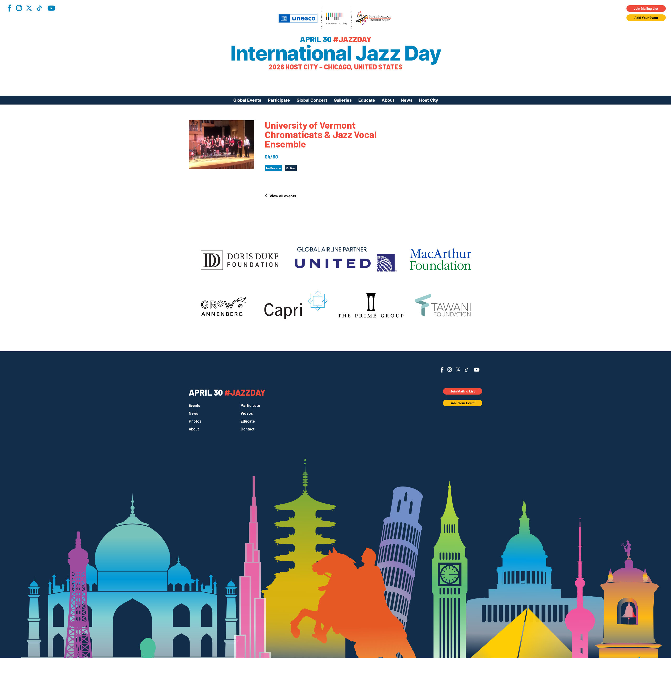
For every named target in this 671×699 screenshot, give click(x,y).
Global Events (247, 100)
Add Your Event (646, 18)
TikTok (39, 8)
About (388, 100)
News (407, 100)
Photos (195, 421)
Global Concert (311, 100)
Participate (279, 100)
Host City (428, 100)
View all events (282, 196)
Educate (366, 100)
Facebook (9, 8)
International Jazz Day (335, 53)
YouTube (51, 8)
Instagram (19, 8)
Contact (248, 429)
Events (194, 405)
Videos (247, 413)
